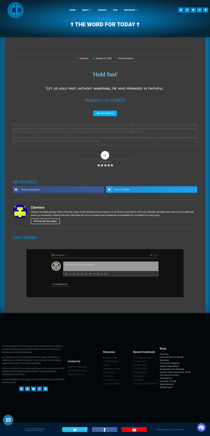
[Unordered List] (86, 274)
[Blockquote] (90, 274)
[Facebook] (180, 10)
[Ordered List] (82, 274)
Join (115, 10)
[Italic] (70, 274)
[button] (58, 189)
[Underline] (74, 274)
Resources (129, 10)
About (85, 10)
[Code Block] (94, 274)
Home (72, 10)
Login (155, 255)
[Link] (98, 274)
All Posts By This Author (45, 221)
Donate (102, 10)
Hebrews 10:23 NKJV (105, 100)
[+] (105, 274)
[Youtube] (193, 10)
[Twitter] (187, 10)
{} (102, 274)
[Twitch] (199, 10)
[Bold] (66, 274)
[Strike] (78, 274)
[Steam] (205, 10)
